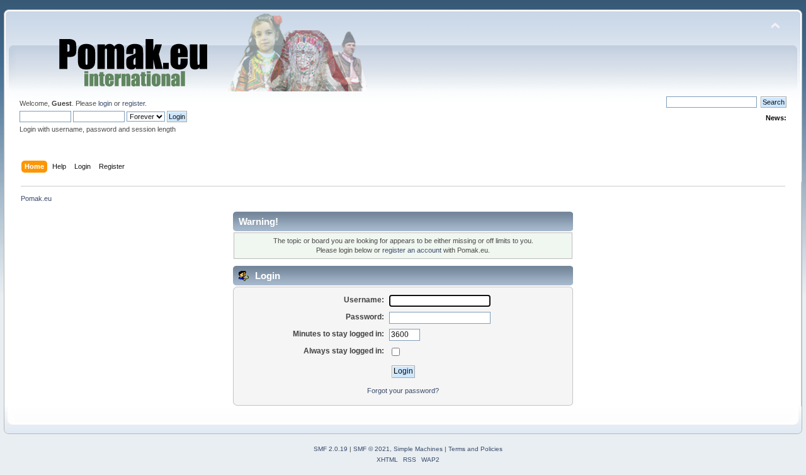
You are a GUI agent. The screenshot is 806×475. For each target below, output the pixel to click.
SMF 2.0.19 (331, 448)
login (105, 103)
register (133, 103)
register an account (411, 250)
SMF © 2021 (371, 448)
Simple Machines (418, 448)
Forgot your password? (403, 390)
